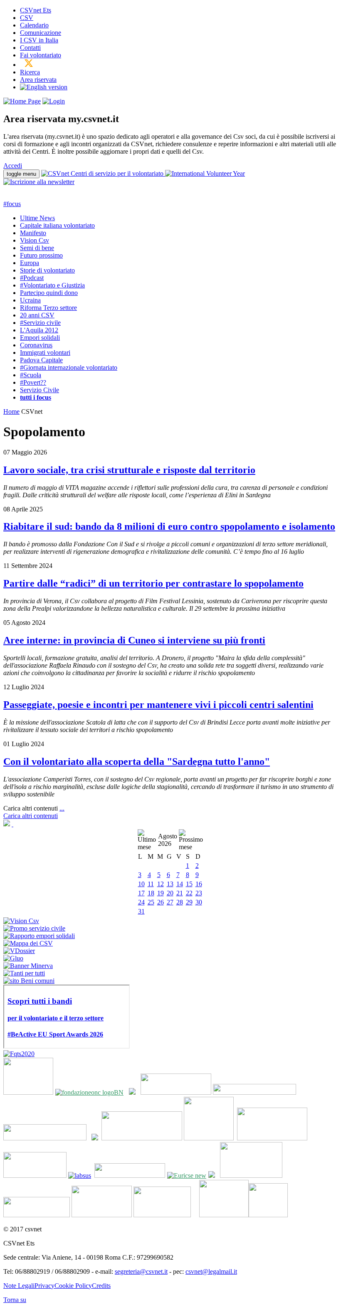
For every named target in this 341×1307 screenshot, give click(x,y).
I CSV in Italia (39, 40)
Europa (29, 262)
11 (151, 883)
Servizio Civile (39, 389)
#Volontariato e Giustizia (52, 285)
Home (11, 411)
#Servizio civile (40, 322)
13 (170, 883)
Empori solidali (40, 337)
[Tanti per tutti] (24, 973)
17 (141, 893)
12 (160, 883)
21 (179, 893)
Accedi (12, 165)
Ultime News (37, 217)
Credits (101, 1285)
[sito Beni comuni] (28, 980)
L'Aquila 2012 (39, 330)
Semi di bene (37, 247)
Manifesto (33, 232)
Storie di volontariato (47, 270)
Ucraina (30, 300)
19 (160, 893)
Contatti (30, 47)
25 (151, 902)
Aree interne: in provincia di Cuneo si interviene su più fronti (134, 640)
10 (141, 883)
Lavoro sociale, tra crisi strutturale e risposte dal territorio (129, 469)
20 (170, 893)
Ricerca (30, 72)
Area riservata (38, 79)
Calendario (34, 25)
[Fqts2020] (19, 1053)
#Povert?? (33, 382)
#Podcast (32, 277)
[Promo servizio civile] (34, 928)
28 (179, 902)
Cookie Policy (73, 1285)
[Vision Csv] (21, 920)
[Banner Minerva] (28, 965)
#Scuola (30, 374)
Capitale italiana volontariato (57, 225)
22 (189, 893)
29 (189, 902)
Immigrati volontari (45, 352)
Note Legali (19, 1285)
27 (170, 902)
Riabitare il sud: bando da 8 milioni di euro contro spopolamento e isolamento (169, 526)
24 (141, 902)
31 (141, 911)
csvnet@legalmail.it (211, 1271)
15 (189, 883)
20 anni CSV (37, 315)
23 (198, 893)
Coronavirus (36, 345)
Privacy (44, 1285)
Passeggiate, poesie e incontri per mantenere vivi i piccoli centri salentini (158, 704)
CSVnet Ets (35, 10)
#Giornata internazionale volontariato (68, 367)
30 (198, 902)
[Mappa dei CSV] (28, 943)
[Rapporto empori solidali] (39, 935)
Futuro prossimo (41, 255)
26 (160, 902)
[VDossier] (19, 950)
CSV (26, 17)
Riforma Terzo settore (48, 307)
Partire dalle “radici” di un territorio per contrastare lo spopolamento (153, 583)
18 (151, 893)
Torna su (14, 1299)
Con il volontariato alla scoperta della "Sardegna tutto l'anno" (136, 761)
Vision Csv (34, 240)
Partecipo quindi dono (49, 292)
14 (179, 883)
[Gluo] (13, 958)
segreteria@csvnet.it (141, 1271)
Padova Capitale (41, 360)
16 (198, 883)
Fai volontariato (40, 55)
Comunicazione (40, 32)
